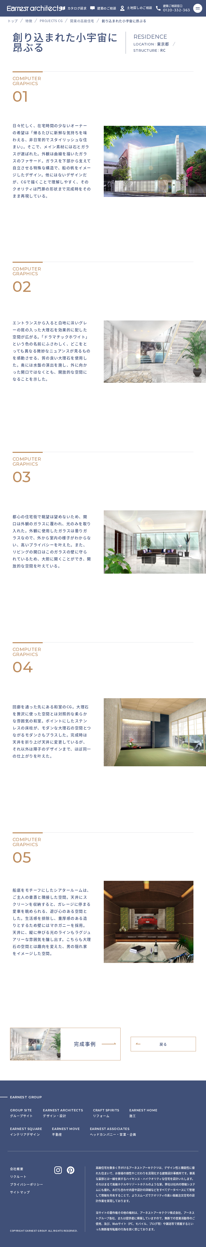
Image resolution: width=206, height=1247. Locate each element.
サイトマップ (20, 1192)
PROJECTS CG (51, 20)
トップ (13, 20)
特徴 (28, 20)
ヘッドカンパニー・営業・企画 (113, 1131)
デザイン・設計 (63, 1113)
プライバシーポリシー (26, 1184)
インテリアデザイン (26, 1131)
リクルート (18, 1176)
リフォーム (106, 1113)
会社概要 (16, 1169)
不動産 (66, 1131)
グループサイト (21, 1113)
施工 (143, 1113)
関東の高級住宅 (82, 20)
